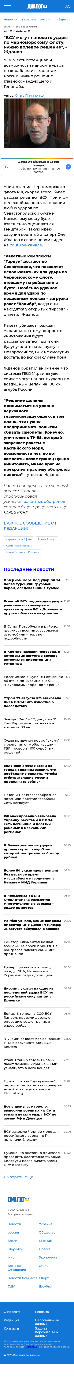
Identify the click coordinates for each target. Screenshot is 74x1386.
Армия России (47, 539)
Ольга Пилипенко (29, 95)
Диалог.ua (31, 1346)
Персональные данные (47, 1322)
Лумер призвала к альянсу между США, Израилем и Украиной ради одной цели (28, 971)
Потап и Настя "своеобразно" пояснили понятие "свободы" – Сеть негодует (31, 799)
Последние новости (29, 569)
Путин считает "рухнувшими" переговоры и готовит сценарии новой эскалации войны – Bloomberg (33, 1087)
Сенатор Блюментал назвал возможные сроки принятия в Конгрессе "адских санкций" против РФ (30, 948)
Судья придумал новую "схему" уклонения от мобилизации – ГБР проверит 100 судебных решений (32, 746)
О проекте (12, 1312)
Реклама (42, 1312)
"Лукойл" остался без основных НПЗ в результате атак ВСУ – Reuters (32, 1043)
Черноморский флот (19, 539)
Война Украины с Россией (22, 552)
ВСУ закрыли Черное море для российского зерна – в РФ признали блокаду (32, 1135)
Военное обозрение (26, 27)
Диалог (8, 27)
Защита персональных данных (46, 1332)
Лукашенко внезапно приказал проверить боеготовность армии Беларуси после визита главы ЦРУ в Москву (33, 1159)
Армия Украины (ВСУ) (19, 545)
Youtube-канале (26, 245)
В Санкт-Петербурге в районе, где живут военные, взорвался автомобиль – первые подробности (31, 632)
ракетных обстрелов (44, 501)
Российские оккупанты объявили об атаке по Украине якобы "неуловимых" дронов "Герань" (33, 681)
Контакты (11, 1328)
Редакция (12, 1320)
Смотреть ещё (18, 1177)
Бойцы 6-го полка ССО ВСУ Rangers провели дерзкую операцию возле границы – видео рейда (28, 1019)
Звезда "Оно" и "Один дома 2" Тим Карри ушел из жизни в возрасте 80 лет (30, 723)
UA (67, 6)
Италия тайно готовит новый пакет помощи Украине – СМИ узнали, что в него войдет (31, 1064)
